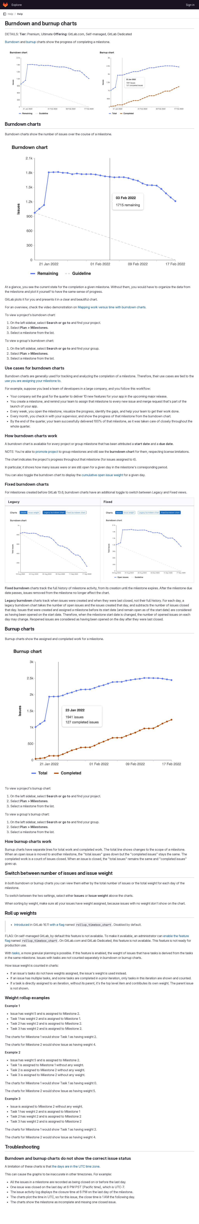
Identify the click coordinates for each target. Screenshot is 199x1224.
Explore (17, 4)
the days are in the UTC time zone (76, 1166)
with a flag (57, 925)
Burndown (12, 42)
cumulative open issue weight (102, 475)
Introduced (21, 925)
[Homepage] (5, 5)
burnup (31, 42)
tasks (16, 953)
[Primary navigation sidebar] (5, 14)
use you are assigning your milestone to (32, 381)
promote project (47, 452)
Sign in (190, 4)
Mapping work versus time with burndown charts (112, 307)
